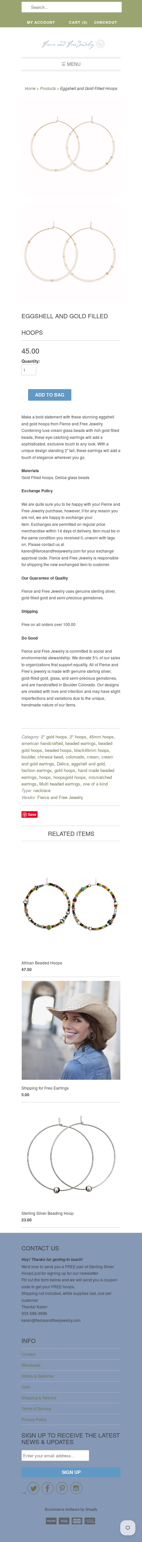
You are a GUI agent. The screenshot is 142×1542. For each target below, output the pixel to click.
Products (48, 88)
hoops (45, 777)
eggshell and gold (88, 763)
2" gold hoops (54, 736)
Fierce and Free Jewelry (60, 797)
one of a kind (95, 784)
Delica (63, 763)
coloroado (75, 757)
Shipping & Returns (38, 1397)
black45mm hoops (91, 750)
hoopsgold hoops (69, 777)
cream (93, 757)
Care (25, 1386)
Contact (28, 1354)
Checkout (105, 22)
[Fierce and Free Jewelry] (71, 44)
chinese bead (50, 757)
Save (32, 814)
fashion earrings (36, 770)
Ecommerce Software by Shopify (71, 1509)
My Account (41, 22)
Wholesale (31, 1365)
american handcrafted (42, 743)
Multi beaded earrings (59, 784)
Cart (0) (78, 22)
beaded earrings (80, 743)
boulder (28, 757)
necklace (42, 790)
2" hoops (78, 736)
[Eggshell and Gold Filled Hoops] (71, 148)
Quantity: (30, 361)
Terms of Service (36, 1408)
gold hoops (64, 770)
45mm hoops (101, 736)
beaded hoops (58, 750)
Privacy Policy (34, 1419)
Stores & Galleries (37, 1376)
